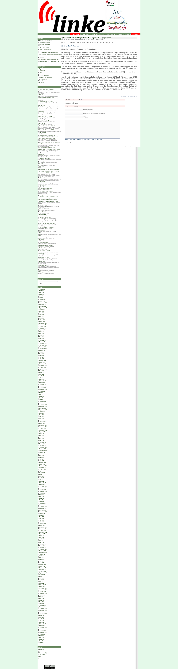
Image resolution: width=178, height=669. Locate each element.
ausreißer (41, 111)
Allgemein (41, 69)
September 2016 (43, 491)
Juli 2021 (41, 392)
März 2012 (41, 583)
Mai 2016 (41, 498)
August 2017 (42, 472)
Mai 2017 (41, 477)
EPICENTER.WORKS (44, 120)
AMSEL (41, 95)
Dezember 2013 (43, 547)
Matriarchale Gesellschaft (46, 77)
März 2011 (41, 603)
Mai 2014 (41, 539)
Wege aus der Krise (44, 265)
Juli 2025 (41, 311)
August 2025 (42, 309)
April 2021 (41, 398)
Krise (41, 74)
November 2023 (43, 345)
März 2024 (41, 338)
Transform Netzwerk (44, 257)
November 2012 (43, 569)
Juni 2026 (41, 292)
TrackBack (96, 139)
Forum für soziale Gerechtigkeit (47, 126)
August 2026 (42, 289)
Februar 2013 (42, 564)
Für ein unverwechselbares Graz (47, 135)
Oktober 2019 (42, 428)
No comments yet (132, 96)
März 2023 (41, 359)
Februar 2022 (42, 381)
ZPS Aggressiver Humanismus (47, 271)
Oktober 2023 (42, 347)
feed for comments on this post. (78, 139)
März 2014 (41, 542)
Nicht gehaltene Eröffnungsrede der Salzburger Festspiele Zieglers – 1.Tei (48, 200)
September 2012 (43, 573)
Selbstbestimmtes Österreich (46, 227)
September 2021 (43, 389)
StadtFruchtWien (43, 242)
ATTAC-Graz (42, 105)
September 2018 (43, 450)
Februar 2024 (42, 340)
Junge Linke (42, 154)
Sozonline (41, 239)
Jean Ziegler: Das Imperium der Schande (49, 149)
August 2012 (42, 574)
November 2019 (43, 426)
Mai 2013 (41, 559)
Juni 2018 (41, 455)
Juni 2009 (41, 637)
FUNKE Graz (42, 132)
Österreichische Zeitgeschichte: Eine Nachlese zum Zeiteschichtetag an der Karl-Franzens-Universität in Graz (50, 54)
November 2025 (43, 304)
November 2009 (43, 629)
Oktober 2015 (42, 510)
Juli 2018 (41, 454)
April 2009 (41, 641)
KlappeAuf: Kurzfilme (44, 158)
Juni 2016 (41, 496)
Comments (43, 652)
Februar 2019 (42, 442)
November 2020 (43, 406)
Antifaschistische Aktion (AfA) (46, 97)
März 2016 (41, 501)
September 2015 (43, 511)
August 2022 (42, 370)
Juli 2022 (41, 372)
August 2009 (42, 634)
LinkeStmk (75, 34)
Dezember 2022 (43, 364)
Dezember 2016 (43, 486)
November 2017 (43, 467)
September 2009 (43, 632)
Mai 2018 (41, 457)
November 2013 (43, 549)
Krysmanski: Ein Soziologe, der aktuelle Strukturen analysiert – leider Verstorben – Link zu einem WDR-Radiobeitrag (49, 171)
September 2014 (43, 532)
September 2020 (43, 409)
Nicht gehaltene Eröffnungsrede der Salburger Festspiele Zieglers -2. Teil (48, 195)
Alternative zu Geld (44, 91)
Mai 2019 (41, 437)
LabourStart (42, 181)
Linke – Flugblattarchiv (45, 49)
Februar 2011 (42, 605)
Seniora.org (42, 230)
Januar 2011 (42, 607)
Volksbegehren (123, 34)
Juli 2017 (41, 474)
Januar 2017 (42, 484)
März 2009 (41, 642)
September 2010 (43, 613)
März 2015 (41, 522)
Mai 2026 (41, 294)
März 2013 (41, 562)
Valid (42, 654)
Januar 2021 (42, 403)
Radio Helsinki (42, 211)
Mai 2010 (41, 618)
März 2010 (41, 622)
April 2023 (41, 357)
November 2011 (43, 590)
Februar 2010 (42, 624)
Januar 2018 (42, 464)
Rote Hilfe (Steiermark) (45, 217)
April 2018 (41, 459)
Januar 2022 (42, 382)
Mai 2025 (41, 314)
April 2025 (41, 316)
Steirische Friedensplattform (46, 248)
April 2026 (41, 296)
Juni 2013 (41, 557)
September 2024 (43, 328)
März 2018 (41, 460)
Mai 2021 (41, 396)
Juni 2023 (41, 353)
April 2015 (41, 520)
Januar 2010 (42, 625)
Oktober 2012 (42, 571)
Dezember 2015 (43, 506)
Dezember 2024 (43, 323)
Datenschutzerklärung (44, 42)
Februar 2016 (42, 503)
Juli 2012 (41, 576)
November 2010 (43, 610)
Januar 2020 (42, 423)
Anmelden (41, 649)
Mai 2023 (41, 355)
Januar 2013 (42, 566)
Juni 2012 (41, 578)
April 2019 (41, 438)
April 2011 (41, 601)
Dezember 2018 (43, 445)
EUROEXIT (42, 123)
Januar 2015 (42, 525)
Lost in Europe (42, 185)
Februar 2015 (42, 523)
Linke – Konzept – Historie (46, 51)
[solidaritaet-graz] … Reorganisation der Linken (49, 62)
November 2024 (43, 325)
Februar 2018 (42, 462)
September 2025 (43, 308)
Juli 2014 (41, 535)
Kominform (42, 163)
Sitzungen (41, 82)
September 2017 (43, 471)
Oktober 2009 (42, 630)
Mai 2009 (41, 639)
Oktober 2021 (42, 387)
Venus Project (42, 261)
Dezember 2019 (43, 425)
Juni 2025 (41, 313)
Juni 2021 (41, 394)
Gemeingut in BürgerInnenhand (47, 138)
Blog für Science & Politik (45, 116)
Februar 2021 (42, 401)
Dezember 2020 (43, 404)
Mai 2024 (41, 335)
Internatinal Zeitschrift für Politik (47, 147)
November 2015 (43, 508)
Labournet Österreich (44, 177)
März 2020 (41, 420)
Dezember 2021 (43, 384)
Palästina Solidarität (44, 209)
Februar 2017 (42, 483)
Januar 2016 (42, 505)
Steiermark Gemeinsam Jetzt (46, 245)
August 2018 (42, 452)
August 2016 (42, 493)
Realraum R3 (42, 214)
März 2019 (41, 440)
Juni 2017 (41, 476)
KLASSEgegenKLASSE (45, 161)
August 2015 (42, 513)
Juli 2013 (41, 556)
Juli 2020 (41, 413)
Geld (41, 72)
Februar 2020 (42, 421)
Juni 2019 (41, 435)
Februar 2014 (42, 544)
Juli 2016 (41, 494)
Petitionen (135, 34)
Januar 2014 (42, 545)
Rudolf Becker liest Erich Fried (46, 223)
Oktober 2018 (42, 449)
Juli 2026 (41, 291)
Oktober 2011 (42, 591)
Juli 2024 (41, 331)
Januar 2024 (42, 342)
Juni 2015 (41, 517)
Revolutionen (43, 79)
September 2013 (43, 552)
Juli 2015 (41, 515)
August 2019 (42, 432)
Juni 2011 (41, 598)
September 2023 (43, 348)
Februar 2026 (42, 299)
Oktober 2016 (42, 489)
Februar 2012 (42, 584)
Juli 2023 (41, 352)
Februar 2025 (42, 319)
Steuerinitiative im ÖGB (45, 250)
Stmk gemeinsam (98, 34)
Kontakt (41, 45)
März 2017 (41, 481)
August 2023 (42, 350)
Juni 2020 (41, 415)
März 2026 (41, 297)
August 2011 (42, 595)
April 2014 (41, 540)
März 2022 (41, 379)
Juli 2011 (41, 596)
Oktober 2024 (42, 326)
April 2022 (41, 377)
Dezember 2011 (43, 588)
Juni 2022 (41, 374)
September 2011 (43, 593)
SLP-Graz (41, 233)
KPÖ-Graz (41, 166)
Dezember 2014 (43, 527)
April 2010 (41, 620)
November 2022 (43, 365)
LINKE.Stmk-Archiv (44, 47)
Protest (41, 80)
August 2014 (42, 534)
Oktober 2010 (42, 612)
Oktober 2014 (42, 530)
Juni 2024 (41, 333)
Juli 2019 (41, 433)
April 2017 (41, 479)
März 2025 (41, 318)
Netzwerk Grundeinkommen (46, 191)
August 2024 (42, 330)
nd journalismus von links (45, 188)
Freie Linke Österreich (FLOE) (46, 129)
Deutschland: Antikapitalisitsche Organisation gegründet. (87, 38)
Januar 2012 (42, 586)
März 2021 (41, 399)
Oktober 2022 (42, 367)
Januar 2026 (42, 301)
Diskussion (42, 70)
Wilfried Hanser (43, 269)
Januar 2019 (42, 443)
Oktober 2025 (42, 306)
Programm (41, 57)
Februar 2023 (42, 360)
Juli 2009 (41, 635)
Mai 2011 (41, 600)
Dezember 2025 (43, 302)
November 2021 (43, 386)
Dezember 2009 (43, 627)
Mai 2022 (41, 375)
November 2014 (43, 528)
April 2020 (41, 418)
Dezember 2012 (43, 568)
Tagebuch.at (42, 253)
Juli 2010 (41, 615)
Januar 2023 (42, 362)
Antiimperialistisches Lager (46, 101)
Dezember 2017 (43, 466)
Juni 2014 (41, 537)
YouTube (85, 34)
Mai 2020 (41, 416)
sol (40, 235)
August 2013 (42, 554)
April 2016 (41, 500)
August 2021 (42, 391)
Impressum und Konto (44, 44)
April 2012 (41, 581)
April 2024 (41, 336)
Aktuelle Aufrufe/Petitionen (45, 40)
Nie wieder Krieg (43, 205)
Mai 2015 (41, 518)
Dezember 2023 (43, 343)
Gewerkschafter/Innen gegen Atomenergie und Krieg (49, 143)
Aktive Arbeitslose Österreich (46, 89)
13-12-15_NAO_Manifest (70, 46)
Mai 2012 (41, 579)
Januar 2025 (42, 321)
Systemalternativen (44, 75)
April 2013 (41, 561)
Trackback (123, 96)
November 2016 (43, 488)
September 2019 (43, 430)
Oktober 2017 (42, 469)
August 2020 (42, 411)
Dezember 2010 (43, 608)
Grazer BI (111, 34)
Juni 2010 (41, 617)
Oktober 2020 (42, 408)
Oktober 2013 (42, 551)
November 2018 (43, 447)
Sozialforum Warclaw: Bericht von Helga (49, 59)
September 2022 (43, 369)
